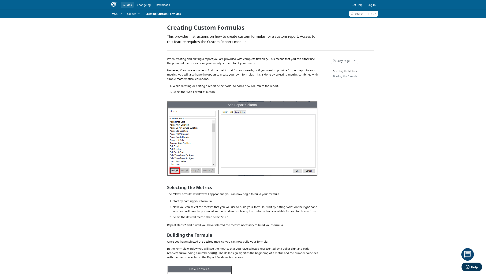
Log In (372, 5)
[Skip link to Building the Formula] (164, 235)
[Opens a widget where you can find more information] (471, 267)
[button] (243, 139)
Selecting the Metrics (345, 71)
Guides (127, 5)
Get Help (357, 5)
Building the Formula (345, 76)
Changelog (144, 5)
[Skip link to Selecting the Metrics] (164, 187)
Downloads (163, 5)
